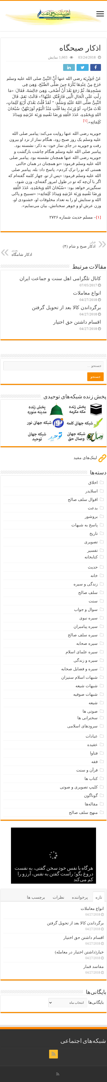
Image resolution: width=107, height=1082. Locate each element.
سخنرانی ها (87, 718)
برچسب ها (36, 897)
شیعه (93, 703)
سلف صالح (88, 592)
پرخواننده (80, 897)
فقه (94, 761)
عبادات (92, 736)
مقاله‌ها (91, 804)
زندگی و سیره (86, 584)
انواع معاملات (87, 293)
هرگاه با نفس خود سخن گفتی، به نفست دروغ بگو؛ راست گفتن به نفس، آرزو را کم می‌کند (54, 874)
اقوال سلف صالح (83, 499)
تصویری (91, 542)
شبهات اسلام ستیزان (79, 677)
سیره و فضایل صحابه (79, 669)
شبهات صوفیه (85, 694)
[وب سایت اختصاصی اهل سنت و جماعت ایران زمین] (53, 15)
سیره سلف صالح (83, 635)
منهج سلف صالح (83, 812)
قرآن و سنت (87, 770)
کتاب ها (91, 778)
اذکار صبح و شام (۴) (79, 244)
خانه (94, 575)
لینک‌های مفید (86, 458)
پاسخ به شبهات (84, 525)
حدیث (93, 567)
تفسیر (92, 550)
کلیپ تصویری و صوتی (79, 787)
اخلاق (93, 482)
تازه (98, 897)
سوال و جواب (86, 609)
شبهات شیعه (86, 686)
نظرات (58, 897)
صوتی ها (90, 711)
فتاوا (94, 753)
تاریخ (93, 533)
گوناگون (91, 795)
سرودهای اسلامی (82, 726)
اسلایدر (91, 491)
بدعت (93, 508)
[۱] (98, 217)
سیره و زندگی (86, 660)
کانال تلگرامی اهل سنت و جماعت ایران (60, 278)
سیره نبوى (88, 618)
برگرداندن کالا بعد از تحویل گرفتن (66, 307)
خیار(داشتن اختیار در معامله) (79, 952)
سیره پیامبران (86, 626)
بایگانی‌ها (96, 1002)
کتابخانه (91, 557)
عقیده (92, 744)
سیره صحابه (87, 643)
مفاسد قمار (93, 966)
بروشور (91, 516)
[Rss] (53, 1054)
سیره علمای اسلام (82, 652)
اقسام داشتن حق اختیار (77, 322)
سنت (93, 601)
